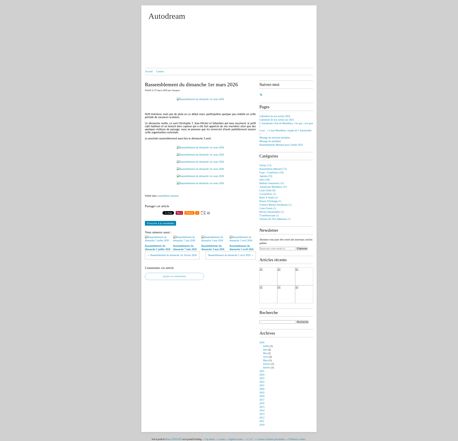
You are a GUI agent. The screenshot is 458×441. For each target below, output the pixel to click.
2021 (261, 385)
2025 (261, 371)
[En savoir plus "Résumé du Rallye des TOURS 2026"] (304, 276)
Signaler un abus (236, 439)
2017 (261, 399)
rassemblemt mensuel (168, 195)
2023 (261, 378)
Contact (160, 71)
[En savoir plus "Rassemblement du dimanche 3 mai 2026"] (268, 294)
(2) (267, 194)
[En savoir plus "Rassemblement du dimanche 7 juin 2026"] (286, 276)
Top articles (210, 439)
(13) (271, 183)
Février (266, 364)
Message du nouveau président (274, 137)
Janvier (266, 367)
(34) (271, 172)
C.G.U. (250, 439)
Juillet (266, 346)
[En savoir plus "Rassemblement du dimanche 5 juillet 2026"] (268, 276)
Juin (265, 349)
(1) (268, 197)
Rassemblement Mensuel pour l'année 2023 (281, 144)
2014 (261, 410)
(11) (273, 187)
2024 (261, 374)
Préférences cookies (297, 439)
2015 (261, 407)
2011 (261, 421)
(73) (265, 165)
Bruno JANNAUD (173, 439)
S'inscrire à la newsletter (160, 223)
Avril (265, 356)
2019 (261, 392)
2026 (261, 342)
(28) (264, 179)
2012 (261, 417)
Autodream (166, 16)
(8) (267, 190)
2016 (261, 403)
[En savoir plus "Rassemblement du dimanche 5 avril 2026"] (304, 294)
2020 (261, 389)
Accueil (149, 71)
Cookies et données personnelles (271, 439)
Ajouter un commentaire (174, 276)
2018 (261, 396)
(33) (265, 176)
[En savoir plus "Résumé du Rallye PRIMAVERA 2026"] (286, 294)
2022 (261, 382)
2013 (261, 414)
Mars (265, 360)
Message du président (270, 141)
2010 (261, 424)
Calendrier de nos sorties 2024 (274, 116)
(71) (273, 169)
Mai (265, 353)
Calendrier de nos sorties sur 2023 (276, 119)
